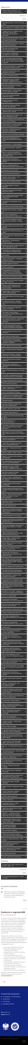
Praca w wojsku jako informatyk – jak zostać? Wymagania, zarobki (12, 115)
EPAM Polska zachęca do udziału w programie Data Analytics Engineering (12, 834)
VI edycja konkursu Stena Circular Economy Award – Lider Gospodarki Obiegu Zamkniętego (11, 820)
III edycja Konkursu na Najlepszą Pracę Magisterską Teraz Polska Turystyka (12, 396)
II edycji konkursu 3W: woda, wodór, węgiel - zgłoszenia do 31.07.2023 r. (11, 741)
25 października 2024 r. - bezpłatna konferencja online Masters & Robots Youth (12, 303)
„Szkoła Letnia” (6, 627)
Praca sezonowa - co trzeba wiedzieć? (12, 144)
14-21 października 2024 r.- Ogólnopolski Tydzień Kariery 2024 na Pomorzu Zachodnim (13, 320)
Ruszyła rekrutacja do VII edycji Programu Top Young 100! (10, 473)
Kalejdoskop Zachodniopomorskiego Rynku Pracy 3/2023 (12, 501)
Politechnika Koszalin (11, 915)
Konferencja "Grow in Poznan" (10, 170)
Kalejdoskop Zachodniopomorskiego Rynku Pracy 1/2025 (12, 190)
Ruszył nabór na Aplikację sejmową (11, 182)
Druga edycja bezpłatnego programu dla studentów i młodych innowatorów (13, 730)
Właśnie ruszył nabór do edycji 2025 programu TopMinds (11, 308)
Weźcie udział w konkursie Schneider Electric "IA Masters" (12, 543)
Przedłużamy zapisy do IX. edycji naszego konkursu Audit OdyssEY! (13, 438)
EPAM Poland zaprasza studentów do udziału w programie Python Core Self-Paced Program (12, 736)
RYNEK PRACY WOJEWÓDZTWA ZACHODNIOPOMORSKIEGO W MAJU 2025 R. (12, 139)
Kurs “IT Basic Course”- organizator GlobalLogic (11, 771)
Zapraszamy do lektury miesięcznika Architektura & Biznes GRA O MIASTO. (12, 570)
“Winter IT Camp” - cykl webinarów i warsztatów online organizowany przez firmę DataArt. (12, 478)
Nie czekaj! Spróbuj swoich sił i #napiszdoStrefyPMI (10, 844)
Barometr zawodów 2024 (9, 506)
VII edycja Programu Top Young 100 (12, 515)
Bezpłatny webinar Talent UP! (10, 263)
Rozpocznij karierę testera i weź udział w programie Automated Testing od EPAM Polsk (13, 667)
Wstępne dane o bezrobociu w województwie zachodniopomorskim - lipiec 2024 (12, 365)
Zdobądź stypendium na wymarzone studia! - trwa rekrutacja (12, 387)
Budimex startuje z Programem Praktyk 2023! (12, 787)
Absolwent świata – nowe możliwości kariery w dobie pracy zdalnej (12, 91)
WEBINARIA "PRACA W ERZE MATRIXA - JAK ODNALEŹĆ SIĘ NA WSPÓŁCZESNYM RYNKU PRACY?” (13, 586)
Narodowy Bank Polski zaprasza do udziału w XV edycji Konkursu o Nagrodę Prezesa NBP (13, 643)
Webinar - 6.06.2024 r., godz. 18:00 (11, 409)
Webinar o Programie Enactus (10, 76)
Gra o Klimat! (5, 255)
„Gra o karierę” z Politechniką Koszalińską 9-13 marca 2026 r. (10, 54)
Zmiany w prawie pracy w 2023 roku (11, 612)
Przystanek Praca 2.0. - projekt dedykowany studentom (10, 803)
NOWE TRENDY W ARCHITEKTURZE (11, 346)
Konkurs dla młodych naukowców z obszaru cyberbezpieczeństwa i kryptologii (11, 712)
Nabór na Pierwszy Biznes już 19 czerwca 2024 (13, 371)
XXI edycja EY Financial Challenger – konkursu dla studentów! (11, 105)
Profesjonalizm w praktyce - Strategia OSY (12, 210)
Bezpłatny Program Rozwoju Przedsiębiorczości (10, 100)
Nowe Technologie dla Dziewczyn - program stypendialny (11, 631)
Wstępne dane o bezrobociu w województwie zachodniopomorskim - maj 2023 (12, 637)
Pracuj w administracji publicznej (11, 173)
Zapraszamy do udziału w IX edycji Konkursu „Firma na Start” (11, 604)
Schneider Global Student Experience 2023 (12, 678)
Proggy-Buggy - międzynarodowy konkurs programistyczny (11, 292)
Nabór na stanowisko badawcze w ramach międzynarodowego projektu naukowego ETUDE (12, 154)
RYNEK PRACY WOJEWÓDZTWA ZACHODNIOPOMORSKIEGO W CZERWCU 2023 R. (13, 617)
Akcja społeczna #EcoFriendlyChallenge (12, 206)
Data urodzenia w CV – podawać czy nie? (13, 27)
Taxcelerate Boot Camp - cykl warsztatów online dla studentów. (13, 751)
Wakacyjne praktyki (7, 400)
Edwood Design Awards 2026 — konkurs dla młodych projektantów (13, 39)
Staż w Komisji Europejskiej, (9, 383)
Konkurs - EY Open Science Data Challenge (10, 766)
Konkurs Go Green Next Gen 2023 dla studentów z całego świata (12, 756)
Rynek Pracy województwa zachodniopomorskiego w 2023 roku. (12, 717)
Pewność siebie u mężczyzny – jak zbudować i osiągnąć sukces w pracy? (12, 11)
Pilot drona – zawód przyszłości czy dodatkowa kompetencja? (11, 130)
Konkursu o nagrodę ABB (9, 596)
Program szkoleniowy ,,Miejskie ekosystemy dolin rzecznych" (10, 791)
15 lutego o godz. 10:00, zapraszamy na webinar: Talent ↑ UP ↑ (12, 865)
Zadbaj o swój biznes (7, 799)
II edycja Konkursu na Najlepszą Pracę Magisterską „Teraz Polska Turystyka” (12, 580)
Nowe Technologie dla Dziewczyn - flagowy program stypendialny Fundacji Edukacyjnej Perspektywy (12, 705)
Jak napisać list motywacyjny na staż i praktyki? (12, 202)
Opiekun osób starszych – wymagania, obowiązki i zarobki (12, 259)
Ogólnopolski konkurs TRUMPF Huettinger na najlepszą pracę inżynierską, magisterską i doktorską (12, 80)
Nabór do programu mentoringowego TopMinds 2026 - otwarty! (12, 110)
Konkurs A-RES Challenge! (9, 726)
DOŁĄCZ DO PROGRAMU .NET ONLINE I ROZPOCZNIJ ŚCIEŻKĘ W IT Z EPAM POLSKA (13, 527)
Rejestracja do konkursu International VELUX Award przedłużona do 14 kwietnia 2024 (13, 433)
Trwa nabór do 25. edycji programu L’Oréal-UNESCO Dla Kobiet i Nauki (11, 251)
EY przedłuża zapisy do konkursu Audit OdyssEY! (12, 226)
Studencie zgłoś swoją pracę (9, 796)
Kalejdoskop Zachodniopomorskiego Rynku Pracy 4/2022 (12, 808)
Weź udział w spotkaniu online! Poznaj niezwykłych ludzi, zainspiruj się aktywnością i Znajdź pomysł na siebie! (12, 776)
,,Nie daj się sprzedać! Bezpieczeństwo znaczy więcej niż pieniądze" (12, 661)
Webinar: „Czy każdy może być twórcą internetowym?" (12, 456)
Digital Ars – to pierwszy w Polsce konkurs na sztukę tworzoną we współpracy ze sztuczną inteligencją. (11, 814)
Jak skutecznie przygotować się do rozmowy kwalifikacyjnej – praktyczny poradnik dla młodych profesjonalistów (12, 326)
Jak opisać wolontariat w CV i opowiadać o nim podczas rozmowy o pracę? (13, 66)
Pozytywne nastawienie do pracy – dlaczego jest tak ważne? (11, 71)
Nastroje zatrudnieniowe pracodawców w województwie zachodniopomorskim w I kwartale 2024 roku (13, 520)
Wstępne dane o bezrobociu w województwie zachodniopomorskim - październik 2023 (12, 554)
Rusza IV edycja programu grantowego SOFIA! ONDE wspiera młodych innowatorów (12, 196)
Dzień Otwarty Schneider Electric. (11, 336)
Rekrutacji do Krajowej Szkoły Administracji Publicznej (10, 49)
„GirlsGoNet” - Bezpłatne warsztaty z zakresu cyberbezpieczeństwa (12, 443)
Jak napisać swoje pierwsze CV (10, 412)
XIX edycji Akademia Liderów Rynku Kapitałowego (11, 484)
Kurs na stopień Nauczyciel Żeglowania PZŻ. (12, 350)
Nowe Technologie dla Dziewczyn (11, 392)
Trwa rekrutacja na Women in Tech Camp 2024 (11, 331)
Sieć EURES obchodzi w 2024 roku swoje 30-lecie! (13, 297)
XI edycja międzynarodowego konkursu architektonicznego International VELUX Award (13, 490)
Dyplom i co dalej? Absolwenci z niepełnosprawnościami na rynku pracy (12, 165)
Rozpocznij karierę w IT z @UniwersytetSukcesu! (9, 421)
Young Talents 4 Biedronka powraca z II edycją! (13, 231)
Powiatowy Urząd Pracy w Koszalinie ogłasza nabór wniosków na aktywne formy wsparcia (12, 511)
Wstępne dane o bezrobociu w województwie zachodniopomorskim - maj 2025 (12, 160)
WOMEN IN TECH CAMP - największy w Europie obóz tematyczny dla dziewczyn (12, 591)
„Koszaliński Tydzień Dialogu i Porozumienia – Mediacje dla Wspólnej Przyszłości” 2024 (12, 314)
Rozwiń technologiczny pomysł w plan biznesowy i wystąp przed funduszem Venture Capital (12, 691)
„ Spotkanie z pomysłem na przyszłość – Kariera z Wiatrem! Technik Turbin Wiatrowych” (13, 427)
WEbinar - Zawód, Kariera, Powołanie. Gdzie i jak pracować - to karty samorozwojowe (12, 496)
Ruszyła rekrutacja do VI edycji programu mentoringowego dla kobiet (13, 246)
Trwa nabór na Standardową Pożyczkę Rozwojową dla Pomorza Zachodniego (12, 375)
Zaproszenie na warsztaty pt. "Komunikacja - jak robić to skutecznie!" (12, 600)
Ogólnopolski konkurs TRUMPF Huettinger (10, 782)
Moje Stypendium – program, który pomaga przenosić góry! (11, 575)
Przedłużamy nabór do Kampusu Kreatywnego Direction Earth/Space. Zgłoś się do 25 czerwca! (12, 649)
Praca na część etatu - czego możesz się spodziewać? (12, 236)
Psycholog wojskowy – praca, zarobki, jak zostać (13, 23)
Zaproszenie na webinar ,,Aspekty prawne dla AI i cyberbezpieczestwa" (12, 355)
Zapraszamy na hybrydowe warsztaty (12, 277)
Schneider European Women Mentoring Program (13, 416)
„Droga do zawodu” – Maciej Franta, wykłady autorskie (11, 722)
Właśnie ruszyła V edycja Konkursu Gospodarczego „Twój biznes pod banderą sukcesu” (11, 286)
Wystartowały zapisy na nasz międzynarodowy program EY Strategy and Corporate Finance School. (12, 533)
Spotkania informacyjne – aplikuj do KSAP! (11, 148)
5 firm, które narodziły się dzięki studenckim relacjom (10, 96)
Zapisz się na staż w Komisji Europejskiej (13, 134)
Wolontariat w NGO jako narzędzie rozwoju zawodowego (11, 86)
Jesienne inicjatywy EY (8, 267)
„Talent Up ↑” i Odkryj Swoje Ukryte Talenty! (11, 448)
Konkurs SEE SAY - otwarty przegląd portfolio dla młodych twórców (11, 125)
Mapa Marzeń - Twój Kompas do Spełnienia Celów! (11, 241)
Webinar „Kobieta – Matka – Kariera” (12, 453)
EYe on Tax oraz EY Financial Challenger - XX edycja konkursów (13, 281)
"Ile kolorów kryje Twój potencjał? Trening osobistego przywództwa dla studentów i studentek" (12, 341)
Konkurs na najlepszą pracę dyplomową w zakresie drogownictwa (13, 696)
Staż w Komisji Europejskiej (9, 830)
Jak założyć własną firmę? (9, 853)
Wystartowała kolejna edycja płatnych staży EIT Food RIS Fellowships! (12, 461)
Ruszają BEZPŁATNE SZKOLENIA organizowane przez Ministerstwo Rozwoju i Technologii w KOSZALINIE (12, 272)
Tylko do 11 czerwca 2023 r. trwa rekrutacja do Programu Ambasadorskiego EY (11, 684)
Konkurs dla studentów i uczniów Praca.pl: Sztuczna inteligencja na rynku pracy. (12, 656)
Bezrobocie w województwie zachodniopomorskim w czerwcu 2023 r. (12, 623)
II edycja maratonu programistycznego (12, 609)
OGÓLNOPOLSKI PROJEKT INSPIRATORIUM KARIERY (9, 826)
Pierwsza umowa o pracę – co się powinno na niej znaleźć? (11, 177)
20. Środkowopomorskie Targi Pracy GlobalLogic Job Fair (12, 761)
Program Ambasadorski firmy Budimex (12, 380)
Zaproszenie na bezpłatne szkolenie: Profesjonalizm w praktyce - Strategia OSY (12, 221)
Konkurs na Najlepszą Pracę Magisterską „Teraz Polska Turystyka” (13, 120)
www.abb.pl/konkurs (6, 975)
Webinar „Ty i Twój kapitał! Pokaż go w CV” (12, 746)
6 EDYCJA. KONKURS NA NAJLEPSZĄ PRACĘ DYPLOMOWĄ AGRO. (11, 404)
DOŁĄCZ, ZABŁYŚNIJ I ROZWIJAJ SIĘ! (11, 857)
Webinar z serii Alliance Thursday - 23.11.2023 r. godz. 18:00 (11, 548)
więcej (24, 19)
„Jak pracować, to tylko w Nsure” (11, 700)
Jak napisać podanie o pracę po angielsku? (10, 186)
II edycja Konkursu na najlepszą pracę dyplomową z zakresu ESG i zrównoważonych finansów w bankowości (12, 33)
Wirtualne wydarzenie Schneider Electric (13, 566)
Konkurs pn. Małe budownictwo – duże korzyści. (12, 839)
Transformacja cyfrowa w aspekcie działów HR (11, 359)
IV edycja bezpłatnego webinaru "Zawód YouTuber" (13, 877)
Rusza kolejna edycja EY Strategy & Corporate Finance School (11, 849)
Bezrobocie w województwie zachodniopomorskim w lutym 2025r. (12, 215)
